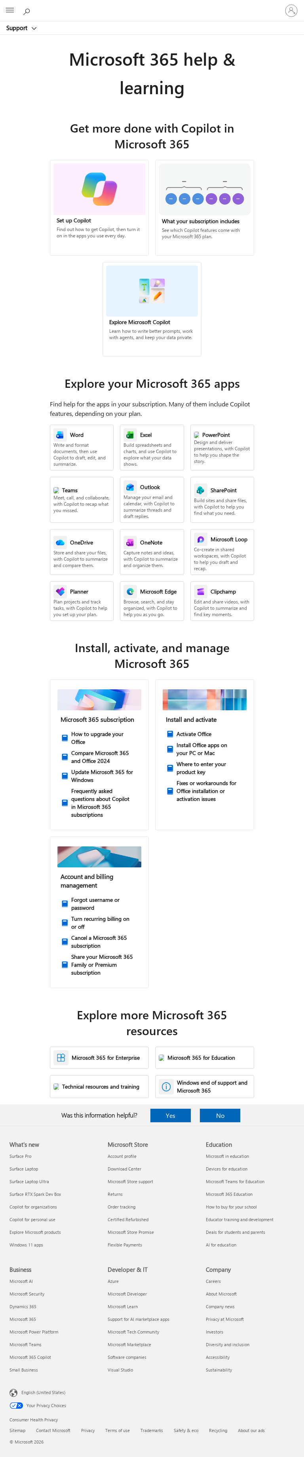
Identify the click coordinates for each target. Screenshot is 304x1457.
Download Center (124, 1169)
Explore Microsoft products (35, 1232)
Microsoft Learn (123, 1306)
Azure (113, 1281)
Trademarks (152, 1430)
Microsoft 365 (23, 1319)
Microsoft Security (27, 1294)
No (220, 1115)
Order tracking (121, 1207)
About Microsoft (221, 1294)
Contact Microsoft (53, 1430)
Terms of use (117, 1430)
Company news (220, 1306)
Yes (170, 1115)
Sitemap (17, 1430)
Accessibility (218, 1357)
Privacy (88, 1430)
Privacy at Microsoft (225, 1319)
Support (17, 28)
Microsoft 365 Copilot (30, 1357)
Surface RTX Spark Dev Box (35, 1194)
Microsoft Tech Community (133, 1332)
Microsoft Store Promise (131, 1232)
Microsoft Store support (130, 1181)
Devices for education (226, 1169)
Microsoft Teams (26, 1344)
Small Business (24, 1370)
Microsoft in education (227, 1156)
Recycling (218, 1430)
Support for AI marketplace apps (138, 1319)
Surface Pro (20, 1156)
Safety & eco (186, 1430)
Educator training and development (240, 1219)
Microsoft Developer (127, 1294)
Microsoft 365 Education (229, 1194)
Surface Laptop (24, 1169)
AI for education (221, 1245)
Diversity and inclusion (227, 1344)
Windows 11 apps (26, 1245)
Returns (115, 1194)
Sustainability (219, 1370)
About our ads (251, 1430)
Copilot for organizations (33, 1207)
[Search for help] (27, 10)
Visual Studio (120, 1370)
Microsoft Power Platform (34, 1332)
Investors (214, 1332)
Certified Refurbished (128, 1219)
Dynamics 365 (23, 1306)
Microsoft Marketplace (129, 1344)
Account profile (122, 1156)
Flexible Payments (125, 1245)
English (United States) (43, 1392)
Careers (213, 1281)
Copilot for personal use (32, 1219)
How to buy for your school (231, 1207)
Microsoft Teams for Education (235, 1181)
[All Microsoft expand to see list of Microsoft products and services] (9, 10)
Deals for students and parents (235, 1232)
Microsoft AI (21, 1281)
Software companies (127, 1357)
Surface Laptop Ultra (29, 1181)
